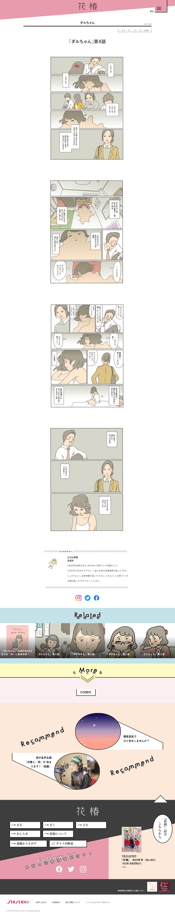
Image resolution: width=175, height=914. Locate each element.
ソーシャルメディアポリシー (98, 902)
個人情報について (73, 902)
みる (124, 30)
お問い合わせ (41, 902)
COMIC (146, 30)
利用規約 (56, 902)
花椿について (58, 833)
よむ (135, 30)
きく (52, 824)
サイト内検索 (64, 843)
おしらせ (22, 833)
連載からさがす (27, 843)
